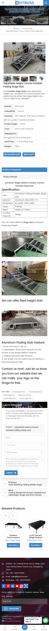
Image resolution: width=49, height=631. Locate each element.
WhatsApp (29, 154)
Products (28, 592)
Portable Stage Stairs (19, 392)
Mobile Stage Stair (8, 395)
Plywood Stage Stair (9, 398)
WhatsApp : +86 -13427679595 (18, 580)
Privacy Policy (7, 619)
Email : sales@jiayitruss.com (17, 576)
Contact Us (19, 592)
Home (17, 29)
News (42, 592)
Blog (3, 596)
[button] (6, 515)
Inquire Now (13, 154)
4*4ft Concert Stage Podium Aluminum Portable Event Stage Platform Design (35, 536)
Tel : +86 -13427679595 (15, 573)
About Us (10, 592)
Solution (36, 592)
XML (41, 616)
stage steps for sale (24, 395)
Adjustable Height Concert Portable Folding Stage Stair (22, 429)
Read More (13, 545)
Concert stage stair (25, 398)
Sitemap (9, 596)
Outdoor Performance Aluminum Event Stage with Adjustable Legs (13, 536)
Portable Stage (27, 29)
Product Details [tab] (10, 177)
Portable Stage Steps (35, 392)
